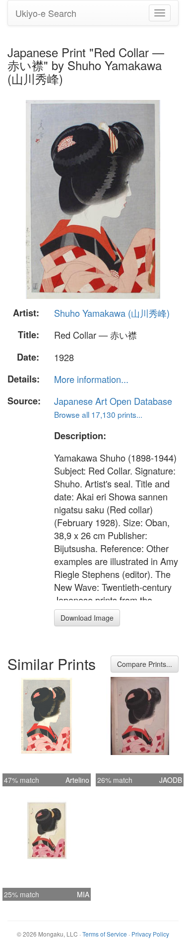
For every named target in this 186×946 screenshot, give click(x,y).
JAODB (170, 780)
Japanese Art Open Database (113, 400)
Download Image (87, 618)
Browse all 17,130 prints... (98, 414)
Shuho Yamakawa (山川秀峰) (112, 312)
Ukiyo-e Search (45, 12)
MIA (83, 894)
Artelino (77, 780)
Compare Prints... (144, 664)
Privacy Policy (150, 934)
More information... (91, 379)
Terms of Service (104, 934)
